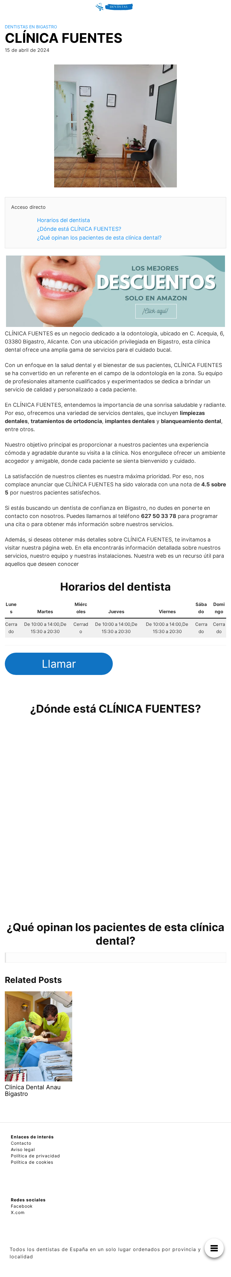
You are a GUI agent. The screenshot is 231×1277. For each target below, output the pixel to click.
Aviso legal (23, 1149)
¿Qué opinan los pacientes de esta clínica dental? (99, 237)
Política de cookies (32, 1162)
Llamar (59, 663)
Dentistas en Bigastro (31, 26)
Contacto (21, 1143)
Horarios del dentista (63, 220)
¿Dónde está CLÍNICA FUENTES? (79, 229)
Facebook (22, 1206)
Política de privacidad (35, 1155)
